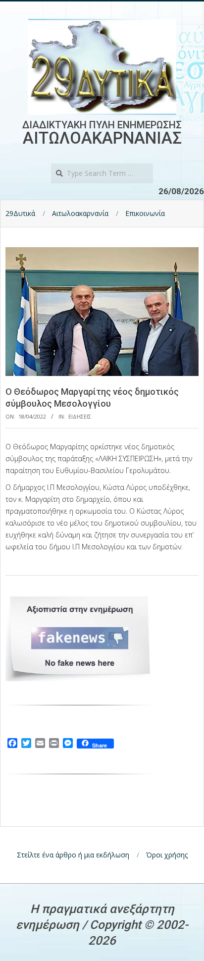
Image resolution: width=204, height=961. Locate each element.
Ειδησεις (79, 416)
